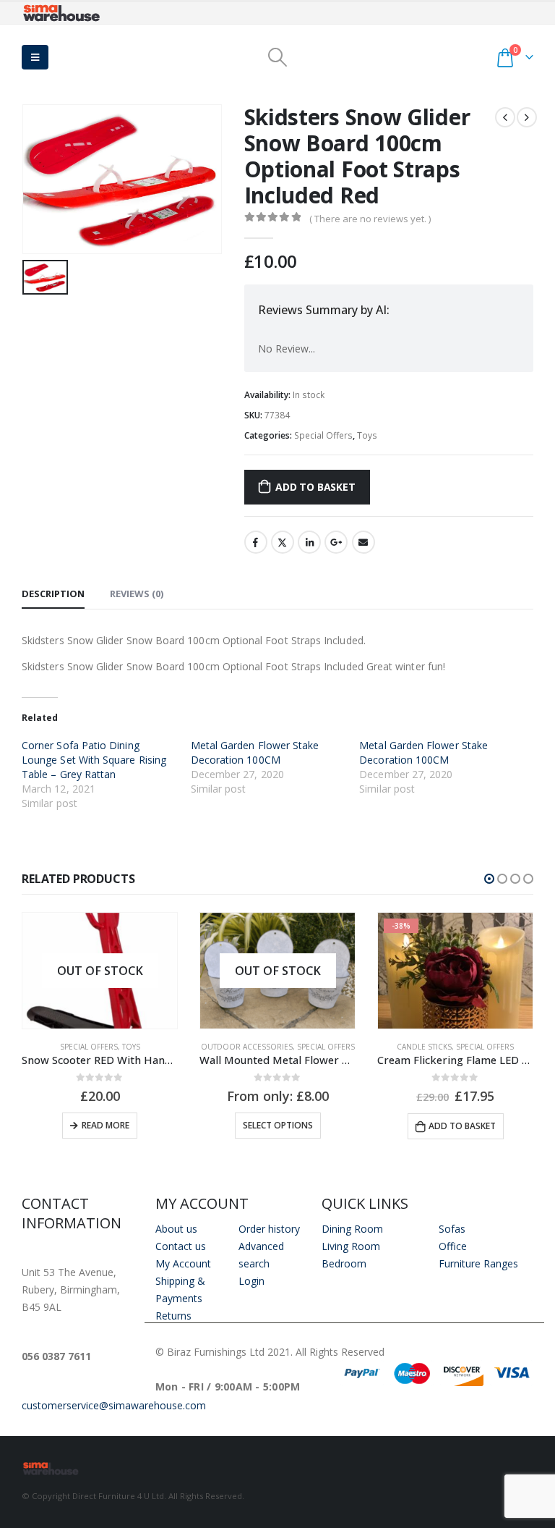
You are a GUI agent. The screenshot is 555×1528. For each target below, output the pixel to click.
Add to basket (315, 487)
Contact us (180, 1246)
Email (363, 542)
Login (251, 1281)
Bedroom (344, 1263)
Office (453, 1246)
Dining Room (352, 1229)
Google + (336, 542)
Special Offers (323, 435)
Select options (278, 1125)
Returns (173, 1315)
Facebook (255, 542)
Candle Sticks (424, 1047)
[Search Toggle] (277, 57)
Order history (269, 1229)
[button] (489, 878)
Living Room (351, 1246)
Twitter (282, 542)
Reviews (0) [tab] (136, 593)
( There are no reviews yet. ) (370, 218)
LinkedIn (309, 542)
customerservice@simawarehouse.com (114, 1405)
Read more (105, 1125)
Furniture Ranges (478, 1263)
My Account (183, 1263)
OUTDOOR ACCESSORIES (247, 1047)
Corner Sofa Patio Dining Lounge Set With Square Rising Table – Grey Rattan (94, 759)
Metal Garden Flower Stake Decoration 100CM (255, 752)
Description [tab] (53, 593)
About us (176, 1229)
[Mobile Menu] (35, 57)
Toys (367, 435)
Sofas (452, 1229)
